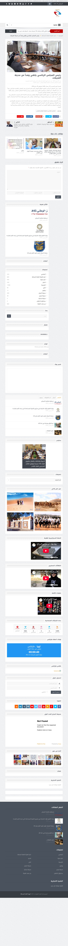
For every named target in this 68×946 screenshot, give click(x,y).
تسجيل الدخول (56, 689)
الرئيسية (27, 81)
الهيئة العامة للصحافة (25, 891)
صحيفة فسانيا (42, 298)
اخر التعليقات (47, 398)
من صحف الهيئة (42, 304)
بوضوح (44, 290)
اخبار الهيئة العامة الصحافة (44, 81)
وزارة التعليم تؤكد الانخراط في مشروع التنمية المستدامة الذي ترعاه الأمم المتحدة (27, 236)
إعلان (22, 151)
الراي (44, 288)
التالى (18, 122)
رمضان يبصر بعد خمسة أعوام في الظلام (34, 152)
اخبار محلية (35, 81)
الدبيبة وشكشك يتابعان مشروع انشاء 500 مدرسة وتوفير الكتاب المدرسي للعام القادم (52, 152)
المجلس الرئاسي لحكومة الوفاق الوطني (49, 82)
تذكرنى (44, 689)
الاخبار (31, 81)
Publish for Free (41, 741)
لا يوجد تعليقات (36, 82)
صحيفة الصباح (42, 293)
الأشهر (59, 398)
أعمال (54, 398)
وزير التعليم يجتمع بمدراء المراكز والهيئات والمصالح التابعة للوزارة (23, 126)
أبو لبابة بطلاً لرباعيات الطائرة (45, 124)
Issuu (59, 741)
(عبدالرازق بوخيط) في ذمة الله (45, 423)
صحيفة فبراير (42, 296)
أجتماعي (43, 274)
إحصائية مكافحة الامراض (41, 218)
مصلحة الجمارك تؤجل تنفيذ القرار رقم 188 (37, 253)
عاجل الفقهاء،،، (49, 431)
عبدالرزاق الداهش (41, 301)
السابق (49, 122)
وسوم (41, 398)
